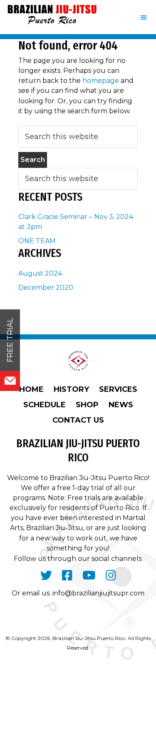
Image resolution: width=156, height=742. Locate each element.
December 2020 (45, 287)
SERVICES (118, 389)
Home (31, 389)
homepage (100, 81)
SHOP (87, 404)
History (71, 389)
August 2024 (40, 273)
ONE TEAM (37, 241)
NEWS (121, 404)
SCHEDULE (44, 404)
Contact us (78, 420)
